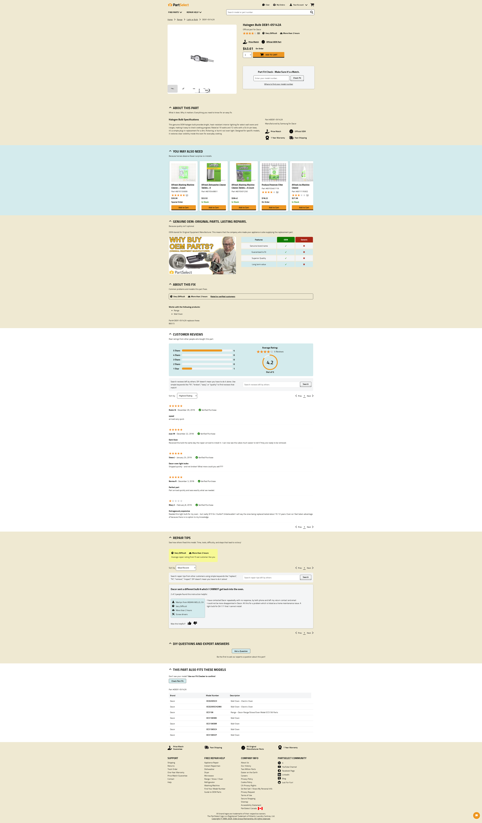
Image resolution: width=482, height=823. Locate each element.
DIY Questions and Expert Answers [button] (201, 643)
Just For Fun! (287, 782)
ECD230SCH (211, 700)
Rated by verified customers (222, 296)
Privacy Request (248, 792)
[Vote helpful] (189, 623)
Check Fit (297, 77)
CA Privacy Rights (248, 785)
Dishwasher (209, 769)
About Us (245, 762)
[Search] (312, 12)
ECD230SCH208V (214, 706)
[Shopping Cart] (312, 5)
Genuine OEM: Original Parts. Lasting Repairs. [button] (210, 221)
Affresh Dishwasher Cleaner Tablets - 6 (213, 186)
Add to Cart (271, 54)
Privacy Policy (247, 779)
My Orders (281, 4)
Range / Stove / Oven (213, 779)
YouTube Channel (289, 766)
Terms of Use (246, 795)
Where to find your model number (278, 84)
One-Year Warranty (176, 772)
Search (306, 384)
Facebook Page (288, 770)
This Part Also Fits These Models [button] (199, 669)
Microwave (209, 775)
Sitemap (244, 801)
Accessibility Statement (251, 805)
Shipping (171, 762)
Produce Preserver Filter (272, 184)
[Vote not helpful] (195, 623)
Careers (244, 775)
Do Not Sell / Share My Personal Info (256, 788)
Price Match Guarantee (177, 775)
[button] (176, 12)
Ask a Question (241, 651)
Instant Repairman (212, 765)
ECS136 (209, 712)
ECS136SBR (211, 723)
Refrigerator (209, 782)
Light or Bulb (192, 19)
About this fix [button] (184, 284)
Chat (267, 4)
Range (179, 19)
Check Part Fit (177, 680)
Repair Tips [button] (182, 537)
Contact (171, 779)
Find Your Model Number (214, 788)
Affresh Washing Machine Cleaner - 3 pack (182, 186)
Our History (246, 765)
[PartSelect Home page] (178, 4)
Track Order (172, 769)
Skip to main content (241, 32)
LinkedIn (285, 774)
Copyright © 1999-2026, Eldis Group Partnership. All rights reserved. (241, 818)
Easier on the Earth (249, 772)
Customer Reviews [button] (188, 334)
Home (170, 19)
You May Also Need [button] (188, 151)
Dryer (206, 772)
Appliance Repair (211, 762)
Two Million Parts (248, 769)
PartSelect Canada (249, 808)
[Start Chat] (476, 815)
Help (169, 782)
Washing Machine (212, 785)
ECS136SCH (211, 729)
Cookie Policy (246, 782)
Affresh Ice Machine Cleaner (300, 186)
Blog (284, 778)
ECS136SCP (211, 734)
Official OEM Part (273, 41)
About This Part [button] (186, 107)
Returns (171, 765)
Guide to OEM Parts (212, 792)
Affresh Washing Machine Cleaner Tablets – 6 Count (243, 186)
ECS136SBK (211, 717)
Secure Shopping (248, 798)
